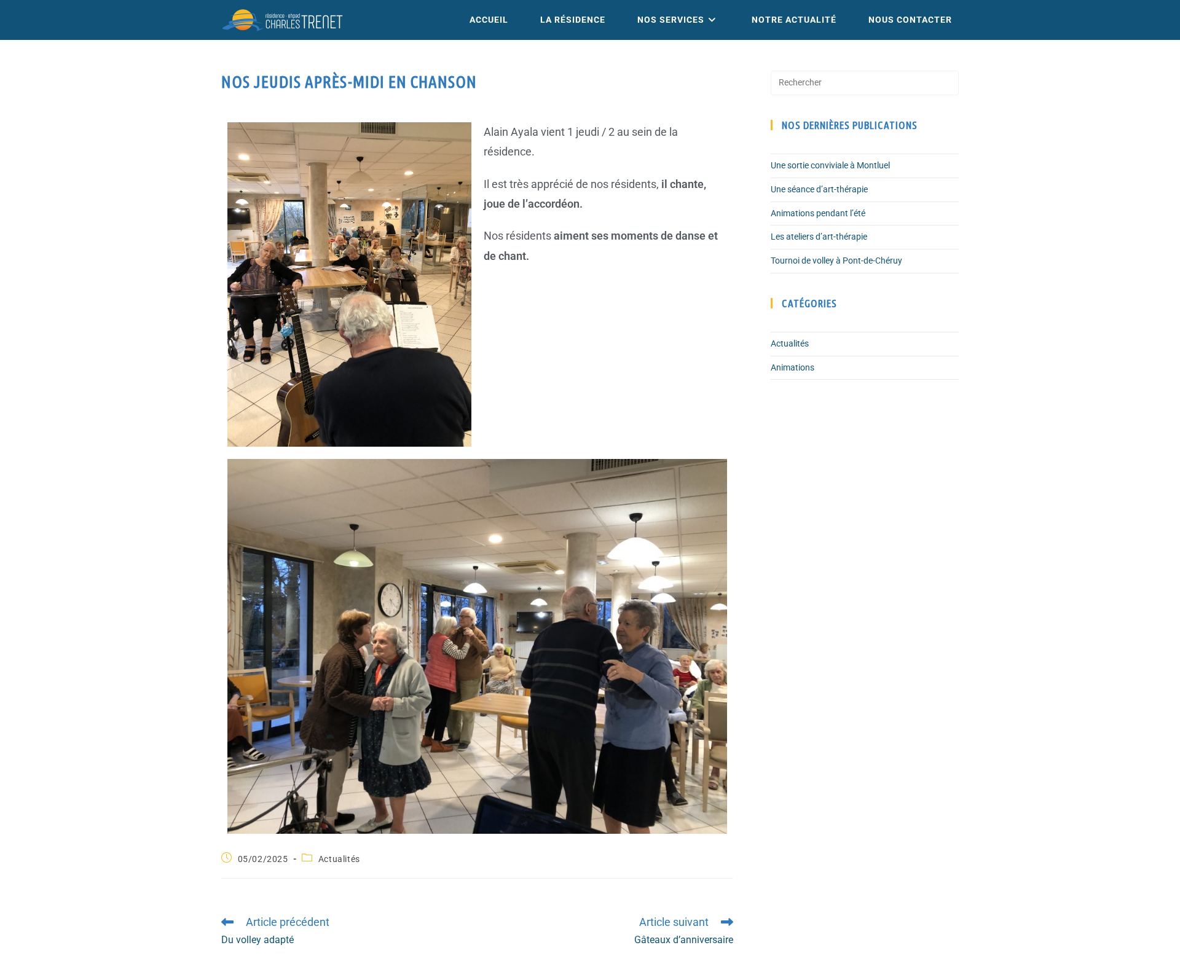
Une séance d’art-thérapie (819, 189)
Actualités (339, 859)
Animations (792, 367)
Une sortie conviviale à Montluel (830, 165)
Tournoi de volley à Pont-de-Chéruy (836, 260)
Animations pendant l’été (818, 213)
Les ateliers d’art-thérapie (819, 236)
